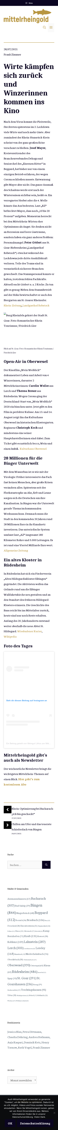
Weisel (33, 995)
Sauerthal (42, 972)
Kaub (30, 936)
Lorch (15, 947)
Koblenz (15, 942)
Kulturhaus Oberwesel (33, 448)
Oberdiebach (15, 959)
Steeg (37, 984)
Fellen (11, 931)
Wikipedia (10, 636)
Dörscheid (13, 925)
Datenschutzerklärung (35, 1123)
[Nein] (54, 1112)
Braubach (35, 920)
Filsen (19, 931)
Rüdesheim (24, 971)
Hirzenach (29, 931)
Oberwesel (18, 964)
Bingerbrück (25, 913)
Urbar (11, 995)
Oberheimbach (29, 959)
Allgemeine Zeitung (16, 550)
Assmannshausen (18, 898)
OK (10, 1123)
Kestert (42, 936)
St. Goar (26, 978)
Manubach (19, 954)
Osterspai (37, 965)
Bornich (21, 920)
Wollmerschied (22, 1001)
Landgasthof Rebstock (36, 305)
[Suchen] (46, 865)
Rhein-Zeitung (13, 305)
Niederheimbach (37, 953)
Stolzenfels (14, 989)
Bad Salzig (22, 905)
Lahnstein (35, 941)
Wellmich (42, 995)
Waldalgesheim (23, 995)
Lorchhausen (29, 948)
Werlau (11, 1001)
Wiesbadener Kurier (29, 631)
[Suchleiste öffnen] (44, 27)
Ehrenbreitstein (29, 925)
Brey (47, 920)
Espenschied (44, 926)
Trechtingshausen (33, 989)
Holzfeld (39, 931)
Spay (12, 978)
